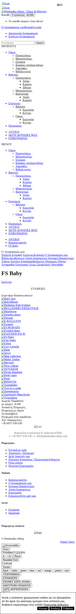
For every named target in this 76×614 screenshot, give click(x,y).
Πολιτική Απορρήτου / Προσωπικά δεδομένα (34, 459)
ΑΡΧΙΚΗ (13, 131)
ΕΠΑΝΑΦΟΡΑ (10, 578)
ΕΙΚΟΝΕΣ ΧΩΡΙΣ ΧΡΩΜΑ (16, 581)
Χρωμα (6, 567)
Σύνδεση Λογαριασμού (21, 36)
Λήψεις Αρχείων (11, 261)
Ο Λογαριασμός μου (56, 254)
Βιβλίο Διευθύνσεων (13, 258)
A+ (10, 556)
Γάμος (12, 52)
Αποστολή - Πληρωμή (21, 453)
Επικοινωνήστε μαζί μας (22, 495)
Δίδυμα (27, 87)
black (5, 570)
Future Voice (67, 541)
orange (47, 570)
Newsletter (57, 264)
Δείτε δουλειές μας (19, 456)
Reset (17, 556)
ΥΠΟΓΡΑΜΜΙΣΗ (11, 574)
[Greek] (61, 5)
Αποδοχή (55, 608)
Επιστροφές (22, 264)
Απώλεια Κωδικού (34, 254)
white (14, 570)
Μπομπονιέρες (24, 58)
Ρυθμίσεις (68, 608)
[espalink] (6, 3)
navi (67, 570)
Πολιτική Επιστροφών (21, 465)
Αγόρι (26, 81)
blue (32, 570)
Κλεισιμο (43, 608)
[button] (10, 545)
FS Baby (13, 245)
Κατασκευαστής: (17, 479)
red (39, 570)
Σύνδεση (6, 254)
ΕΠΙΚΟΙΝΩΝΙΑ (18, 138)
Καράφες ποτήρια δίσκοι (29, 65)
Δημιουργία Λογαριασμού (23, 33)
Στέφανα (20, 61)
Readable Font (10, 560)
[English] (58, 5)
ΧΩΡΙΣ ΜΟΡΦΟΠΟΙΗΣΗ (15, 589)
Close (6, 549)
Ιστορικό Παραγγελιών (61, 258)
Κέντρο (27, 112)
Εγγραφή (17, 254)
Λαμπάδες (21, 68)
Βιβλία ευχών (23, 71)
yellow (58, 570)
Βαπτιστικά (22, 93)
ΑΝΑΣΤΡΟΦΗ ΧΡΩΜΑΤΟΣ (17, 585)
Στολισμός (14, 103)
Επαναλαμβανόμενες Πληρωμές (39, 261)
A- (4, 556)
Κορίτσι (27, 84)
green (23, 570)
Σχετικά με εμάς (17, 449)
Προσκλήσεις (23, 55)
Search (39, 43)
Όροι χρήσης (15, 462)
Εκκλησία (28, 109)
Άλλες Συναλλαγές (40, 264)
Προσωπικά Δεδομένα (56, 605)
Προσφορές (15, 125)
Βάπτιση (13, 74)
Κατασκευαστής (17, 242)
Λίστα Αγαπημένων (36, 258)
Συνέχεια (6, 281)
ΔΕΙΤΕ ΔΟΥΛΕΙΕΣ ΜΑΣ (22, 135)
